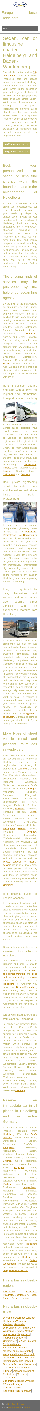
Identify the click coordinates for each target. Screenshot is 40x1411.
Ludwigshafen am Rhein (15, 1327)
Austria (28, 1298)
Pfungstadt (8, 1147)
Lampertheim (29, 1187)
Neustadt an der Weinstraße (17, 1351)
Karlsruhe (18, 1361)
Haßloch (22, 1341)
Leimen (6, 1317)
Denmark (25, 474)
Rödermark (8, 1384)
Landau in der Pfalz (26, 1357)
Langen (19, 1384)
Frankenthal (9, 1337)
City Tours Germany (16, 1404)
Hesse (6, 363)
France (6, 1298)
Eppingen (19, 1167)
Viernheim (8, 1324)
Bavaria (15, 1298)
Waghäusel (8, 1331)
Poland (6, 467)
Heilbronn (8, 1361)
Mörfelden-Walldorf (12, 1387)
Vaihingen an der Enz (23, 1371)
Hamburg (20, 1090)
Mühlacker (30, 1364)
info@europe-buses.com (16, 144)
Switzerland (9, 474)
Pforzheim (22, 1374)
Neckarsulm (9, 1357)
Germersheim (10, 1341)
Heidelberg (30, 531)
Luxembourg (30, 333)
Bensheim (21, 1337)
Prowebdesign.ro (27, 1407)
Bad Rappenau (26, 535)
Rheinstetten (9, 535)
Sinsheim (19, 808)
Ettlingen (31, 788)
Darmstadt (19, 1364)
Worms (22, 828)
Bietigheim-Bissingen (13, 1380)
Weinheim (23, 768)
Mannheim (19, 1324)
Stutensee (24, 1347)
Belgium (7, 471)
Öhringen (31, 831)
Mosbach (29, 1331)
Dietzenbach (24, 1390)
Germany (7, 885)
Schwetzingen (18, 1317)
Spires (33, 812)
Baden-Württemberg (26, 987)
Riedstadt (8, 1184)
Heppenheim (23, 1334)
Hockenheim (9, 1321)
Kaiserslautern (10, 1390)
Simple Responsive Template (14, 1407)
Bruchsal (7, 1160)
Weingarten (9, 828)
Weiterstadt (24, 1367)
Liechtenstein (21, 1295)
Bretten (19, 1354)
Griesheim (8, 1364)
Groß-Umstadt (10, 1367)
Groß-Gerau (9, 1377)
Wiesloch (30, 1317)
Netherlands (30, 464)
